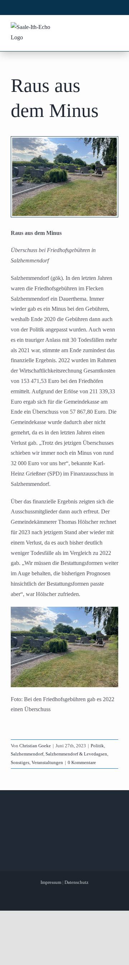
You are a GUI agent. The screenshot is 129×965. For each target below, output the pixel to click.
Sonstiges (20, 762)
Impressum (50, 882)
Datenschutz (76, 882)
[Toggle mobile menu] (114, 28)
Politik (97, 745)
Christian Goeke (35, 745)
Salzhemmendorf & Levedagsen (76, 754)
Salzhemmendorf (27, 754)
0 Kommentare (82, 762)
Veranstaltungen (47, 762)
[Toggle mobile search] (101, 28)
